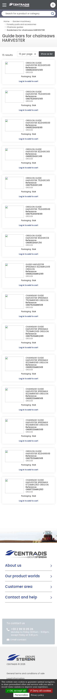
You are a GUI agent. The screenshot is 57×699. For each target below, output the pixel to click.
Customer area (18, 586)
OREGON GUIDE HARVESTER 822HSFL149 (38, 150)
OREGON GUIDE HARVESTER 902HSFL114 (37, 236)
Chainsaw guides (15, 27)
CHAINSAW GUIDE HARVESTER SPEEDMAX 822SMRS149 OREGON (37, 360)
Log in (21, 81)
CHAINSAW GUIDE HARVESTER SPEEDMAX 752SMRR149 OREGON (37, 298)
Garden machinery (22, 21)
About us (13, 565)
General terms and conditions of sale (26, 673)
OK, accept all (17, 690)
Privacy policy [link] (37, 695)
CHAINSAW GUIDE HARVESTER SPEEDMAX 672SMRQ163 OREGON (37, 482)
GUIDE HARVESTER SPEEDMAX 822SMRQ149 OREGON (38, 267)
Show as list (47, 53)
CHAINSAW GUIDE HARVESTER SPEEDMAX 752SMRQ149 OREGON (37, 329)
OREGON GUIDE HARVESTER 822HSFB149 (38, 121)
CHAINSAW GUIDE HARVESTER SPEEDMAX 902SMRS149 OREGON (37, 422)
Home (7, 21)
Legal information (16, 678)
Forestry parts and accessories (21, 24)
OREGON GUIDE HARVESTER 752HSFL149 (38, 179)
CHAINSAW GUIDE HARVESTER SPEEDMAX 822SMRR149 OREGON (37, 391)
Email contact (18, 639)
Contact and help (21, 597)
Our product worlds (22, 576)
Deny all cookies (41, 690)
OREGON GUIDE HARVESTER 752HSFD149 (38, 92)
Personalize (21, 695)
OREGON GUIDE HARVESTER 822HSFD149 (38, 64)
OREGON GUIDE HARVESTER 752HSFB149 (38, 208)
